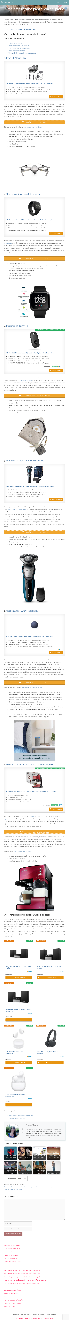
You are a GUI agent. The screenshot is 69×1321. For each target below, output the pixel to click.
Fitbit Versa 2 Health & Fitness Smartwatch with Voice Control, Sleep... (31, 220)
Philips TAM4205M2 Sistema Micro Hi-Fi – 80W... (18, 967)
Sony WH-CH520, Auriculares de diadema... (47, 1052)
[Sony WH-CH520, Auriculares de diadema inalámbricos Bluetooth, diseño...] (50, 1038)
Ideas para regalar (18, 1184)
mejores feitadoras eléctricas (17, 509)
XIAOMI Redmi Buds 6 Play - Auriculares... (14, 1052)
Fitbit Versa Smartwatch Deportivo (23, 194)
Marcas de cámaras (10, 1252)
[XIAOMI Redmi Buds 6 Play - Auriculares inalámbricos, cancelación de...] (18, 1038)
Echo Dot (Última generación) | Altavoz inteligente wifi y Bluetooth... (30, 636)
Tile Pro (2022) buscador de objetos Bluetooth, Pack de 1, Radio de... (30, 353)
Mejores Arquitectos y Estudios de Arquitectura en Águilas (22, 1277)
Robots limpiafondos (10, 1258)
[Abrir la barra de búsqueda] (58, 2)
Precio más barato (57, 97)
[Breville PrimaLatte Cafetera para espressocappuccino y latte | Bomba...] (34, 780)
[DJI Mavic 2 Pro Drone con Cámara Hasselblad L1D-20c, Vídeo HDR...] (34, 72)
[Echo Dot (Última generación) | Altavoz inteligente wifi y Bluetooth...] (34, 625)
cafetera (32, 816)
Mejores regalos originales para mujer (21, 1115)
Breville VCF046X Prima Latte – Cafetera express (29, 764)
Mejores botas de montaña (17, 50)
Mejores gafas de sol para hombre (19, 48)
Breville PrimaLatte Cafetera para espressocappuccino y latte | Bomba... (31, 791)
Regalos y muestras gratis (17, 1118)
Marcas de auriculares (11, 1255)
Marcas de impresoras (11, 1293)
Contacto (16, 1314)
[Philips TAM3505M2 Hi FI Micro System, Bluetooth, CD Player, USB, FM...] (18, 996)
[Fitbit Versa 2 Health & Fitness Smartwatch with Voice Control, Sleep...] (34, 208)
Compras (9, 1184)
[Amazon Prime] (60, 366)
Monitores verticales (10, 1297)
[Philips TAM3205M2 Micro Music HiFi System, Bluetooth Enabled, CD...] (50, 953)
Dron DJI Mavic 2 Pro (16, 57)
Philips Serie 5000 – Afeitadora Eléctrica (26, 460)
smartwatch (8, 243)
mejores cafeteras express (22, 851)
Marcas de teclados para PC (12, 1303)
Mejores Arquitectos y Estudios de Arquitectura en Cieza (22, 1270)
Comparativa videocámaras (12, 1249)
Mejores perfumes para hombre (19, 46)
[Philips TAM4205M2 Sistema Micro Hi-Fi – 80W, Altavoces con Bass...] (18, 953)
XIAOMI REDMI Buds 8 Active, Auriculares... (15, 1095)
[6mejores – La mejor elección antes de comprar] (7, 2)
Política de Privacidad (39, 1314)
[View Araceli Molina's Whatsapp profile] (22, 1133)
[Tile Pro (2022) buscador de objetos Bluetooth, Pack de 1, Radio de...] (34, 341)
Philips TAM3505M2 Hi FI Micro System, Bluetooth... (18, 1010)
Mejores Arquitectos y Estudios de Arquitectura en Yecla (22, 1273)
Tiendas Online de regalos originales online (22, 53)
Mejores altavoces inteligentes (32, 687)
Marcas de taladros (10, 1306)
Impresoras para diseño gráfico (13, 1300)
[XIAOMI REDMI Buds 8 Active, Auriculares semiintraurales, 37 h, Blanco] (18, 1081)
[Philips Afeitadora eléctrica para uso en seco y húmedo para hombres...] (34, 475)
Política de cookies (25, 1314)
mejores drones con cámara (33, 127)
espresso (7, 819)
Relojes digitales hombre (16, 43)
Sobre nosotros (51, 1314)
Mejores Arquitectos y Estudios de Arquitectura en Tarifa (22, 1283)
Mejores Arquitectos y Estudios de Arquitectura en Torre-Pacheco (25, 1280)
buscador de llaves (26, 380)
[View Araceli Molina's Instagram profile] (22, 1128)
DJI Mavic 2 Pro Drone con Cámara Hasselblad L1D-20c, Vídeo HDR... (30, 84)
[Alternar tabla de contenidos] (24, 1178)
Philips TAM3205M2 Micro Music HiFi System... (49, 967)
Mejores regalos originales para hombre (22, 29)
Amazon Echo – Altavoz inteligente (22, 610)
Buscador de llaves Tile (17, 325)
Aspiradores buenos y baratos (13, 1261)
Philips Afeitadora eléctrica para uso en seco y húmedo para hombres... (31, 486)
